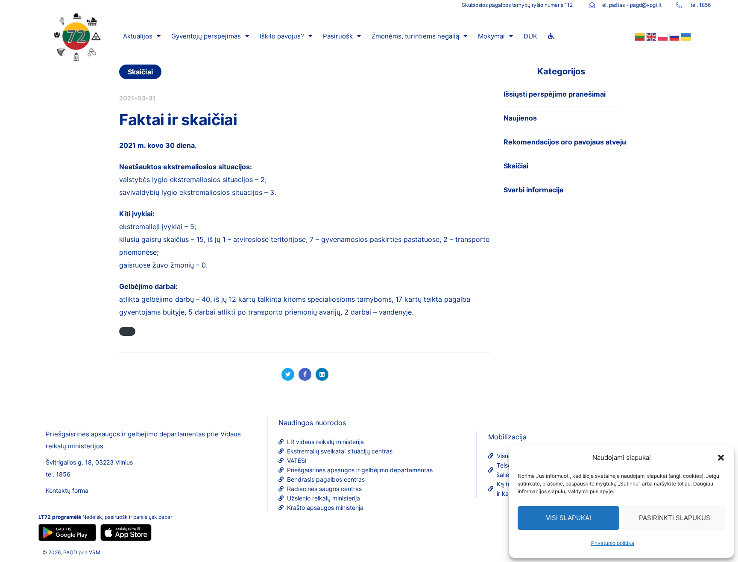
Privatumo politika (612, 543)
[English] (650, 36)
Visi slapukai (568, 518)
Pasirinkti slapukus (674, 518)
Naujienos (520, 118)
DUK (530, 36)
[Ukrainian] (685, 36)
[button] (721, 457)
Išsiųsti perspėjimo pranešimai (555, 94)
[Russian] (673, 36)
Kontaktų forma (67, 490)
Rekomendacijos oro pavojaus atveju (565, 142)
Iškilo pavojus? (282, 36)
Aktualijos (137, 36)
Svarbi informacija (533, 189)
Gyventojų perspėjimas (206, 36)
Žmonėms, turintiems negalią (415, 36)
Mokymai (491, 36)
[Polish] (662, 36)
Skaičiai (140, 72)
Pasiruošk (338, 36)
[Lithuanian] (639, 36)
